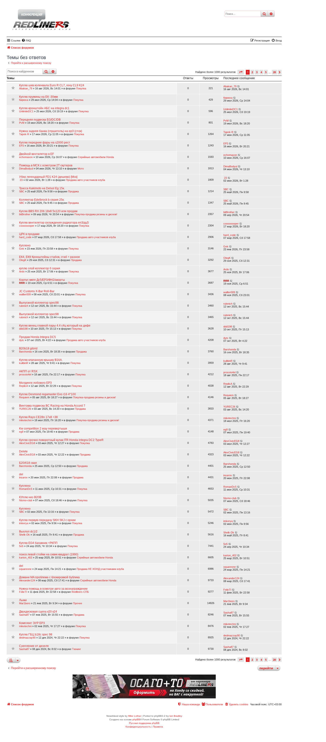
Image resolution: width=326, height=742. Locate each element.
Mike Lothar (134, 716)
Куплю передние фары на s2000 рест (44, 142)
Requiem (24, 397)
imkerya (23, 523)
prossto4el (25, 374)
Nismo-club (25, 500)
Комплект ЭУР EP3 (32, 623)
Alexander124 (27, 580)
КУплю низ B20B (30, 497)
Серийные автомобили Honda (96, 157)
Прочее (77, 603)
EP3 (21, 145)
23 (21, 180)
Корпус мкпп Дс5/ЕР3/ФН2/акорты (42, 279)
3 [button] (257, 72)
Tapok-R (24, 134)
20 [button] (274, 72)
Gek (21, 248)
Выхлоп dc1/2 (28, 531)
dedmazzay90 (27, 637)
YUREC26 (25, 408)
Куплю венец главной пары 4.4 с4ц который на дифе (54, 325)
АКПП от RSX (28, 371)
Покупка (81, 88)
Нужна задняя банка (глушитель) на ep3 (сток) (50, 131)
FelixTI (23, 591)
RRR (22, 282)
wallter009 (25, 294)
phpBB (136, 719)
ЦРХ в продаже (29, 234)
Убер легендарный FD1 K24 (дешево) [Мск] (48, 177)
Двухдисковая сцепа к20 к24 (38, 611)
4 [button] (261, 72)
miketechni (25, 420)
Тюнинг (76, 649)
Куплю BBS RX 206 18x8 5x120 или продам (48, 211)
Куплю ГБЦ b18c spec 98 (35, 634)
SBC (21, 191)
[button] (240, 72)
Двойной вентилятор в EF (36, 154)
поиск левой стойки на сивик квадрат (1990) (48, 554)
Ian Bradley (175, 716)
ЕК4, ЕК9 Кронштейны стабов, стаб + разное (49, 257)
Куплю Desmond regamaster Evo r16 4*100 (47, 394)
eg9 (21, 431)
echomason (26, 157)
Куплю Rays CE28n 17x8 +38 (38, 417)
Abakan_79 (25, 88)
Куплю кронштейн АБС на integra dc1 (44, 108)
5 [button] (266, 72)
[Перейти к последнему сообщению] (238, 86)
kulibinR (23, 363)
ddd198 (23, 328)
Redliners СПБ (80, 591)
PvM (21, 122)
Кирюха (23, 99)
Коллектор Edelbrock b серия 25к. (41, 199)
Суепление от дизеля (34, 646)
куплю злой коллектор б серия (39, 268)
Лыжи (23, 600)
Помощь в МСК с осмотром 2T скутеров (45, 165)
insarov (23, 477)
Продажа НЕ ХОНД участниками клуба (100, 569)
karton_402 (25, 557)
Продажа (73, 191)
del (21, 474)
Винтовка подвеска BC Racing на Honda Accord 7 (52, 405)
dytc (21, 340)
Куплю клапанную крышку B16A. (41, 360)
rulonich (23, 305)
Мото (81, 168)
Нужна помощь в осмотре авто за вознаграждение (53, 588)
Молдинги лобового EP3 (35, 382)
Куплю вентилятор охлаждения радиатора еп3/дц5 (54, 222)
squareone (25, 569)
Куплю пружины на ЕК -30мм (38, 96)
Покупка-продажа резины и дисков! (95, 214)
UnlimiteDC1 (26, 111)
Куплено (25, 245)
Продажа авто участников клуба (85, 180)
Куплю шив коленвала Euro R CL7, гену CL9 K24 (51, 85)
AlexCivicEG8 (27, 443)
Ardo (22, 271)
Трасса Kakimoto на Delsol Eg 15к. (42, 188)
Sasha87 (24, 614)
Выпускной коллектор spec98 (39, 302)
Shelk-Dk (24, 534)
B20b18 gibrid (28, 348)
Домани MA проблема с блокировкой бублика (49, 577)
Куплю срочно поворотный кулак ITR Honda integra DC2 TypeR (61, 440)
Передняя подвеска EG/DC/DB (40, 119)
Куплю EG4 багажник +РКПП (38, 543)
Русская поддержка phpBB (144, 723)
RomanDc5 (25, 488)
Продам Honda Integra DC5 (37, 337)
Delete (23, 451)
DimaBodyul (26, 168)
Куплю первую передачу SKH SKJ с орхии (47, 520)
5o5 (21, 546)
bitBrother (24, 214)
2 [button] (252, 72)
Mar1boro (24, 603)
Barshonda (25, 351)
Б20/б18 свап (28, 463)
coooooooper (26, 225)
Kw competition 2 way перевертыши (43, 428)
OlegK (22, 260)
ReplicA (23, 385)
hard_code (25, 237)
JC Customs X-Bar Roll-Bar (36, 291)
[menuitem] (26, 40)
